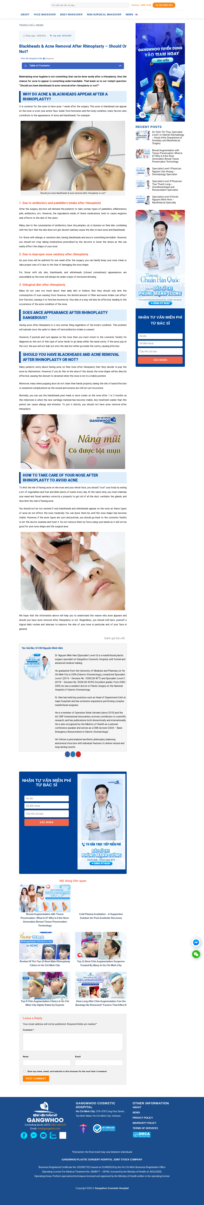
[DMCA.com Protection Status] (142, 1134)
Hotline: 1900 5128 (141, 5)
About (25, 14)
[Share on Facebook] (67, 754)
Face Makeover (45, 14)
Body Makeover (71, 14)
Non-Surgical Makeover (104, 14)
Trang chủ (26, 25)
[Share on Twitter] (72, 754)
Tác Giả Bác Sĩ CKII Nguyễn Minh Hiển (42, 648)
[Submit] (127, 5)
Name (26, 1056)
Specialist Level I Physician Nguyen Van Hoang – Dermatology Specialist (166, 171)
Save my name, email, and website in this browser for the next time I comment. (67, 1071)
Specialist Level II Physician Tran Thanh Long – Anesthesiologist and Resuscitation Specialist (167, 185)
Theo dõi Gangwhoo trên (31, 58)
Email (78, 1056)
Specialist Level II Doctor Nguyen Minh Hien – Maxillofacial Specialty (165, 199)
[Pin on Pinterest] (78, 754)
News (129, 14)
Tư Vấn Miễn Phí (164, 5)
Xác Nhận (46, 822)
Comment (28, 1030)
